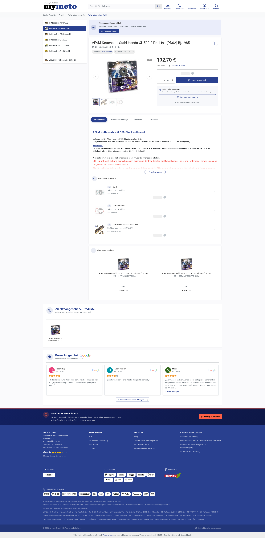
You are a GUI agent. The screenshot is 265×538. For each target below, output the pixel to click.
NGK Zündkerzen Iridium (52, 519)
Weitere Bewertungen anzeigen (134, 400)
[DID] (55, 494)
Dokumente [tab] (153, 119)
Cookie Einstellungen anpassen (210, 528)
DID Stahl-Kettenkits (50, 512)
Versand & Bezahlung (189, 437)
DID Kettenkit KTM (70, 516)
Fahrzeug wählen (110, 31)
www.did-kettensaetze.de (52, 505)
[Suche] (158, 6)
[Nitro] (116, 494)
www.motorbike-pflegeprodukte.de (157, 505)
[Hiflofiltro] (69, 494)
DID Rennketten (185, 516)
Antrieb (61, 15)
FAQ (136, 437)
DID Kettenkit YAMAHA (122, 516)
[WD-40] (152, 494)
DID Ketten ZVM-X (171, 516)
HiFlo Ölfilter (91, 519)
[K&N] (85, 494)
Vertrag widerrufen (212, 417)
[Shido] (126, 494)
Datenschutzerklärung (98, 441)
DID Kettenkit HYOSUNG (209, 512)
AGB (90, 437)
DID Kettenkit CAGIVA (134, 512)
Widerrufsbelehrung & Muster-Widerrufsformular (200, 441)
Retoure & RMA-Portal (189, 452)
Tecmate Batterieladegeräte (146, 441)
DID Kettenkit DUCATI (169, 512)
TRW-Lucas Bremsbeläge (107, 519)
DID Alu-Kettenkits (66, 512)
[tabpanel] (155, 184)
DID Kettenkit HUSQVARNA (188, 512)
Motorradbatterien (142, 444)
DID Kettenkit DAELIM (151, 512)
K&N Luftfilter (80, 519)
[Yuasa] (108, 494)
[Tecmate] (137, 494)
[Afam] (46, 494)
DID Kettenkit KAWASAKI (52, 516)
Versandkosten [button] (178, 65)
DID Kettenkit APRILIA (100, 512)
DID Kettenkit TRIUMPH (103, 516)
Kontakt (92, 448)
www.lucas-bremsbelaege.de (95, 505)
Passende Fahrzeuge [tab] (119, 119)
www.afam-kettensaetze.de (73, 505)
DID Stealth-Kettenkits (83, 512)
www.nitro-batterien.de (116, 505)
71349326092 (106, 52)
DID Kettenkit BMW (117, 512)
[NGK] (94, 494)
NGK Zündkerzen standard (202, 516)
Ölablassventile (198, 519)
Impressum (93, 444)
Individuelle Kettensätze (144, 448)
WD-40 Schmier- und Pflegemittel (150, 519)
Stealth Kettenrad (138, 516)
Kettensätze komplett (76, 15)
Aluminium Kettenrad (155, 516)
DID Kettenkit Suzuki (85, 516)
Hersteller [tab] (138, 119)
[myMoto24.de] (66, 6)
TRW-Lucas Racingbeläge (127, 519)
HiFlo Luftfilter (68, 519)
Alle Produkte (50, 15)
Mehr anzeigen (173, 391)
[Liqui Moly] (101, 494)
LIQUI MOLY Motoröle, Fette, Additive (177, 519)
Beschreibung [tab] (99, 119)
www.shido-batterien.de (134, 505)
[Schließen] (253, 5)
